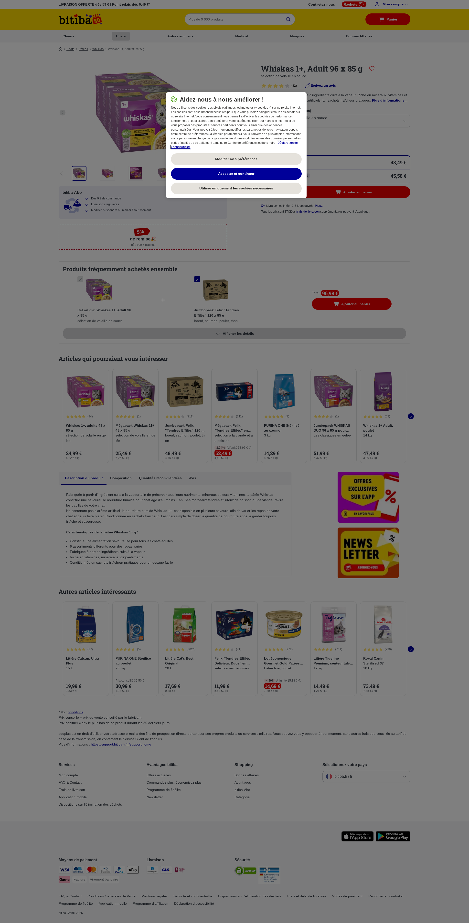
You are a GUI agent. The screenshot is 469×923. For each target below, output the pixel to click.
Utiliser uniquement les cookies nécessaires (236, 188)
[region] (236, 145)
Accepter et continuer (236, 174)
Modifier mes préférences (236, 159)
